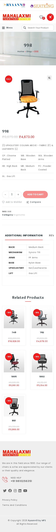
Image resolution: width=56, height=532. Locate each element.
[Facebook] (10, 491)
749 (14, 332)
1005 (14, 376)
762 (42, 332)
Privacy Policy (9, 499)
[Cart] (50, 17)
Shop (29, 51)
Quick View (19, 325)
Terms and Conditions (14, 505)
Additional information (24, 235)
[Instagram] (15, 491)
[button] (12, 202)
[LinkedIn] (20, 491)
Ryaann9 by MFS (37, 520)
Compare (35, 202)
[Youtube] (25, 491)
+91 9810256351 (21, 481)
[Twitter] (5, 491)
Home (21, 51)
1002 (42, 376)
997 (14, 420)
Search (25, 28)
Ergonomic (19, 214)
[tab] (24, 237)
